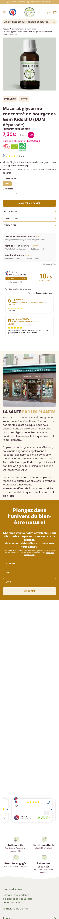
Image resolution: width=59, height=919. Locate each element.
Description (29, 212)
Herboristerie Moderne (16, 129)
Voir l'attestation (16, 279)
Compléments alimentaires (24, 29)
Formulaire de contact (16, 908)
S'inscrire (29, 591)
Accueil (6, 29)
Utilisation (29, 225)
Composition (29, 218)
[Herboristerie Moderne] (29, 12)
